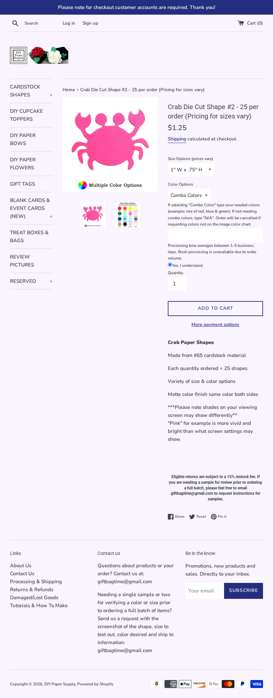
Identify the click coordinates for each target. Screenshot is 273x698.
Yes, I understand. (187, 265)
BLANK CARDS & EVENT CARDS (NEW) (31, 208)
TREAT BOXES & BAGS (29, 236)
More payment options (215, 324)
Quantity (175, 272)
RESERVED (31, 281)
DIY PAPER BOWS (23, 139)
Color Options (180, 184)
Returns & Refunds (31, 589)
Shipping (177, 139)
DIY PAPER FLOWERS (23, 163)
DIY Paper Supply (59, 684)
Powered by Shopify (95, 684)
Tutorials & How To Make (39, 605)
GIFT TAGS (22, 184)
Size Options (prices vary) (190, 158)
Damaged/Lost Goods (34, 597)
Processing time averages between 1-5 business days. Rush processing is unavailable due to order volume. (212, 252)
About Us (20, 565)
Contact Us (22, 573)
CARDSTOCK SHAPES (31, 91)
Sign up (90, 23)
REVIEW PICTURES (22, 261)
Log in (69, 23)
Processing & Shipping (36, 581)
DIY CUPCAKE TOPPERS (26, 115)
